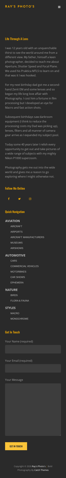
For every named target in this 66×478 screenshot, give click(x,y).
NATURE (11, 290)
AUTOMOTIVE (15, 255)
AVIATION (12, 221)
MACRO (14, 313)
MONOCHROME (19, 318)
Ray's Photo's (20, 6)
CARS (13, 260)
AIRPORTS (16, 231)
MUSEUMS (16, 242)
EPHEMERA (17, 282)
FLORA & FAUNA (19, 300)
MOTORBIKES (18, 271)
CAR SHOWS (17, 277)
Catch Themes (41, 470)
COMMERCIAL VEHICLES (24, 266)
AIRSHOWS (16, 248)
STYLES (10, 308)
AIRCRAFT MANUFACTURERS (27, 237)
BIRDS (14, 295)
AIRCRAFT (16, 226)
